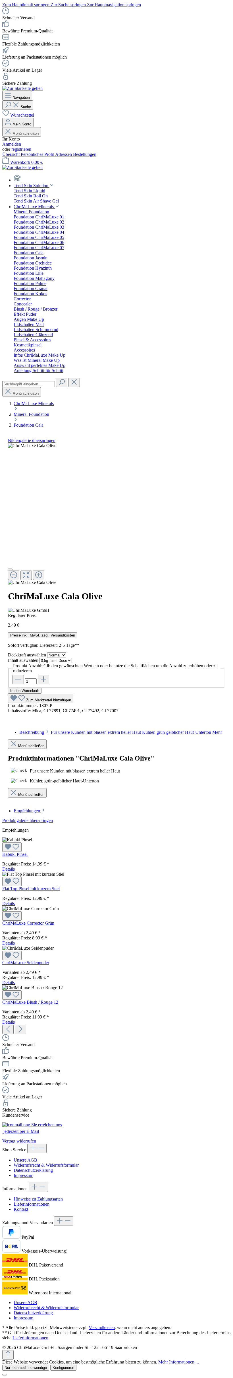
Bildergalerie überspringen (31, 440)
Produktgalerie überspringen (27, 820)
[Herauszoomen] (13, 575)
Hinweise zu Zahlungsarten (38, 1199)
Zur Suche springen (69, 4)
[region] (116, 514)
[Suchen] (61, 382)
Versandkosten (102, 1327)
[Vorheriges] (8, 1029)
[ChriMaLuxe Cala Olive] (32, 445)
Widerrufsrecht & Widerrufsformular (46, 1165)
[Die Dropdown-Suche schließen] (74, 382)
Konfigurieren (63, 1367)
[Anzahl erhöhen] (43, 679)
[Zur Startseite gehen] (22, 88)
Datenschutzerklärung (33, 1170)
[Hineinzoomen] (38, 575)
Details (8, 869)
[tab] (120, 732)
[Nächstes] (20, 1029)
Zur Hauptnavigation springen (114, 4)
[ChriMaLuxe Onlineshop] (122, 179)
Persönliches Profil (38, 154)
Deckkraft (27, 654)
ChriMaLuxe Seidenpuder (25, 962)
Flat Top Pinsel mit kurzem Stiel (31, 888)
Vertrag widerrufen (19, 1141)
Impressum (23, 1175)
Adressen (64, 154)
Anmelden (11, 144)
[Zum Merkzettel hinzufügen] (12, 847)
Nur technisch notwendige (26, 1367)
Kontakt (21, 1209)
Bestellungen (84, 154)
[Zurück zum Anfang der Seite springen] (8, 1355)
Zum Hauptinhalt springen (26, 4)
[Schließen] (10, 569)
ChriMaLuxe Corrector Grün (28, 923)
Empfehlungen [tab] (27, 810)
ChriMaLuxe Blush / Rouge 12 (30, 1002)
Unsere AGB (25, 1160)
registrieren (21, 149)
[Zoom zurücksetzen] (26, 575)
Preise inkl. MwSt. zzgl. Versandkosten (42, 635)
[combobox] (28, 384)
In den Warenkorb (24, 691)
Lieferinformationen (31, 1204)
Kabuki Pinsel (15, 854)
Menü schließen (26, 133)
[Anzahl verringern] (18, 679)
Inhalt (23, 660)
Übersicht (11, 154)
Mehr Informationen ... (178, 1362)
